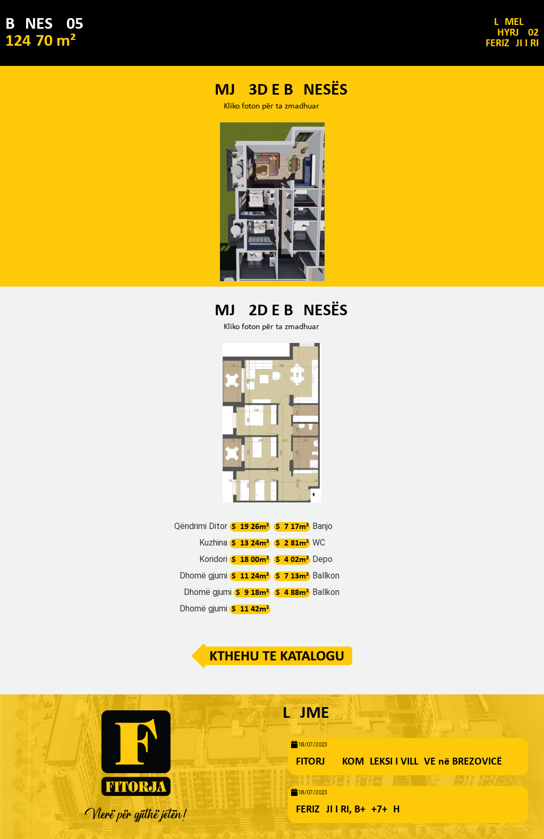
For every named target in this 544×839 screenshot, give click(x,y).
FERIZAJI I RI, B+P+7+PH (348, 809)
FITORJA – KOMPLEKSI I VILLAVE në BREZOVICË (399, 762)
